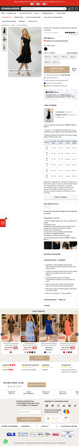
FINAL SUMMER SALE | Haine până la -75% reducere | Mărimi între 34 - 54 (39, 2)
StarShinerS (5, 25)
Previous (2, 334)
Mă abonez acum (29, 419)
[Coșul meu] (76, 8)
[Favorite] (72, 8)
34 (47, 57)
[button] (3, 223)
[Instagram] (58, 406)
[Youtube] (63, 406)
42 (47, 62)
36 (56, 57)
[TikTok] (75, 406)
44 (56, 62)
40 (73, 57)
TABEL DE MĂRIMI (60, 197)
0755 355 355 (65, 75)
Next (40, 52)
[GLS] (12, 436)
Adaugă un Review (36, 384)
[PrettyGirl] (47, 209)
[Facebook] (47, 406)
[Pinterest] (69, 406)
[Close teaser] (6, 218)
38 (64, 57)
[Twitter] (52, 406)
